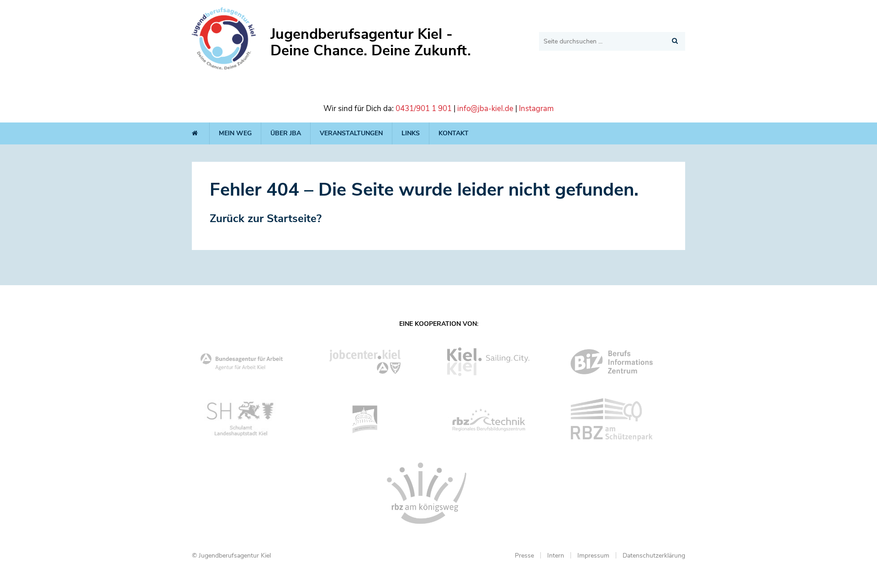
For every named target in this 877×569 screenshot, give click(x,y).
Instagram (536, 108)
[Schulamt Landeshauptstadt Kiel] (253, 420)
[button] (675, 41)
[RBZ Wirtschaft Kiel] (377, 419)
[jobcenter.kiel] (377, 361)
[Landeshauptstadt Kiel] (500, 361)
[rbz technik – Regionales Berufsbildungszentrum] (500, 420)
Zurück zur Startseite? (266, 218)
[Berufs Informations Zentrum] (623, 361)
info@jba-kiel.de (485, 108)
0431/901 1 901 (424, 108)
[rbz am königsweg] (438, 493)
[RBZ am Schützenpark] (623, 419)
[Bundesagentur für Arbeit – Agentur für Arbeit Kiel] (253, 362)
